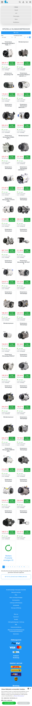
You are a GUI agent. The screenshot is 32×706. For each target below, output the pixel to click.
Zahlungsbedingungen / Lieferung (16, 622)
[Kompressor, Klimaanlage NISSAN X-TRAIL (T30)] (8, 53)
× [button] (30, 688)
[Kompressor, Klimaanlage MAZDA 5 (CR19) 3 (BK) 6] (23, 84)
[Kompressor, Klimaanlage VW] (8, 84)
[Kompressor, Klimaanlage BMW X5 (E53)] (8, 459)
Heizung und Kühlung (16, 608)
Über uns (16, 614)
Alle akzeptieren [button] (9, 703)
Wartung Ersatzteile (16, 592)
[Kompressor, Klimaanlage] (8, 115)
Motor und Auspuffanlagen (16, 597)
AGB (16, 624)
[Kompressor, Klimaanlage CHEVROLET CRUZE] (23, 178)
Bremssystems (16, 600)
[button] (2, 698)
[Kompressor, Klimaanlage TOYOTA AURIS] (8, 209)
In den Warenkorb (12, 63)
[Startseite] (4, 2)
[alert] (16, 696)
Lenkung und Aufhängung (16, 602)
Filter (2, 35)
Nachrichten (16, 634)
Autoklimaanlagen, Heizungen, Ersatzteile (16, 589)
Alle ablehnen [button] (23, 703)
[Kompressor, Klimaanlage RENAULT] (8, 366)
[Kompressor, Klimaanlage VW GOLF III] (23, 272)
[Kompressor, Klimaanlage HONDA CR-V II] (8, 147)
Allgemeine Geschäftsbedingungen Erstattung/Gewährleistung (16, 630)
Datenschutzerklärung (16, 627)
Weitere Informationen (19, 696)
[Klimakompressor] (23, 53)
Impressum (16, 616)
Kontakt (16, 619)
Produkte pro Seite (18, 35)
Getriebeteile (16, 605)
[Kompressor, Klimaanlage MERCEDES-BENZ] (23, 115)
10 (24, 566)
